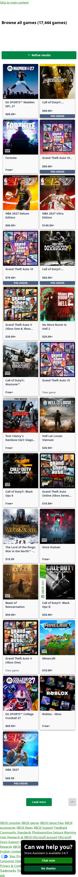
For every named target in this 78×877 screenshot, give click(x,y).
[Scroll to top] (72, 802)
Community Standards (15, 832)
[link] (20, 91)
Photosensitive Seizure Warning (54, 832)
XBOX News (24, 827)
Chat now (48, 860)
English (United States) (15, 851)
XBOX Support (43, 827)
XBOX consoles (10, 823)
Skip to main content (14, 2)
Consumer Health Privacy (17, 861)
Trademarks (8, 870)
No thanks (48, 868)
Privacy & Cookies (12, 865)
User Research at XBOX (16, 837)
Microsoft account (45, 837)
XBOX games (30, 823)
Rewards (6, 846)
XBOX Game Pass (52, 823)
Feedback (60, 827)
